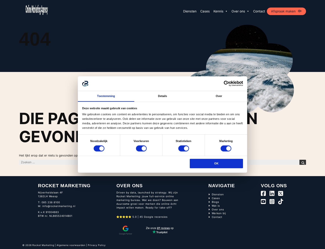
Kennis (218, 11)
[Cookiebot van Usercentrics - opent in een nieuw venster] (226, 83)
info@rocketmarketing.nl (58, 206)
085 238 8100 (51, 202)
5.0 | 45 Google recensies (149, 216)
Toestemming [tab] (106, 96)
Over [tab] (219, 96)
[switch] (141, 148)
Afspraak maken (283, 11)
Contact (259, 11)
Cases (205, 11)
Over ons (238, 11)
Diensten (190, 11)
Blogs (215, 201)
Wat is (216, 205)
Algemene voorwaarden (71, 245)
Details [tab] (162, 96)
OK (216, 163)
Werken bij (219, 213)
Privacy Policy (97, 245)
